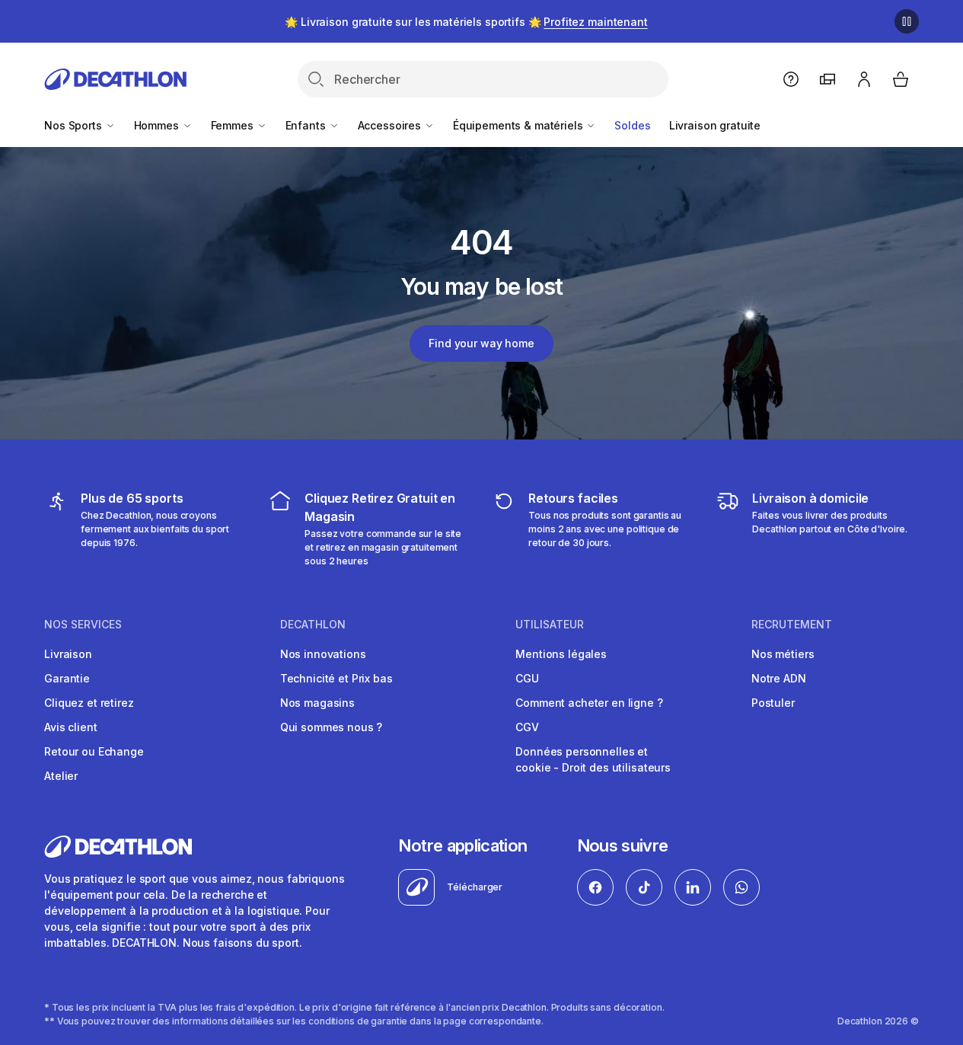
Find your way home (481, 343)
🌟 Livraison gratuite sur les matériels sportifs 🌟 (466, 21)
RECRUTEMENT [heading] (791, 624)
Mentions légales (561, 653)
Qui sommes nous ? (331, 727)
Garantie (67, 678)
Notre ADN (778, 678)
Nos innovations (323, 653)
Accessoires (391, 125)
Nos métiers (782, 653)
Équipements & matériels (519, 125)
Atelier (61, 775)
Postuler (773, 702)
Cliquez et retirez (88, 702)
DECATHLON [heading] (313, 624)
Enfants (307, 125)
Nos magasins (317, 702)
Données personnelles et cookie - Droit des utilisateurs (593, 759)
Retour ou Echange (94, 751)
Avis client (70, 727)
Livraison (68, 653)
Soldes (632, 125)
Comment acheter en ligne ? (588, 702)
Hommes (158, 125)
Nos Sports (74, 125)
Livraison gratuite (715, 125)
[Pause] (906, 21)
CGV (527, 727)
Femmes (234, 125)
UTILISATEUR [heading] (549, 624)
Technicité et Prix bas (336, 678)
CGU (527, 678)
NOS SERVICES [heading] (83, 624)
